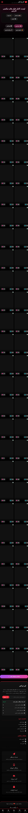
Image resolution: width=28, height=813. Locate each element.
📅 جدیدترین (18, 26)
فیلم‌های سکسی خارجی (19, 713)
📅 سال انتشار (17, 15)
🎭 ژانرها (9, 15)
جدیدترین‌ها (22, 730)
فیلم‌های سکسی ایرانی (19, 704)
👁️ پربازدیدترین (8, 30)
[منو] (2, 2)
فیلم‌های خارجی (21, 724)
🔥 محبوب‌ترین (19, 30)
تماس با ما (22, 743)
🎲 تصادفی (9, 26)
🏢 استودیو (14, 18)
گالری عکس (22, 726)
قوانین (23, 741)
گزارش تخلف (21, 739)
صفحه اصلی (22, 722)
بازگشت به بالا (13, 807)
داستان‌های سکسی (20, 710)
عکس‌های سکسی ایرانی (19, 707)
